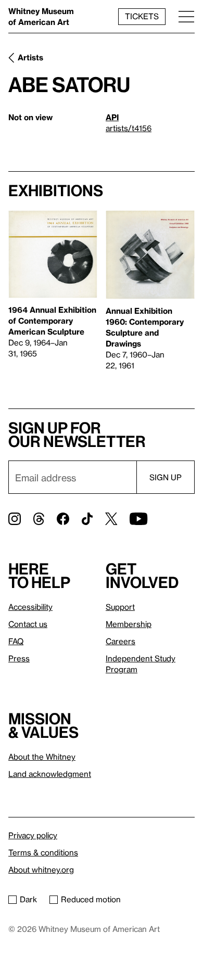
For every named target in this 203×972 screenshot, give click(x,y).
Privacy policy (32, 835)
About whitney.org (41, 869)
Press (19, 658)
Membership (128, 624)
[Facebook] (62, 518)
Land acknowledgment (49, 773)
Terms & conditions (43, 852)
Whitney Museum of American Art (41, 16)
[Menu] (186, 16)
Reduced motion (91, 899)
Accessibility (30, 606)
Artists (30, 57)
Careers (120, 641)
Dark (28, 899)
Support (120, 606)
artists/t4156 (128, 128)
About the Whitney (41, 756)
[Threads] (38, 518)
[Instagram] (14, 518)
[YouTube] (138, 518)
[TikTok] (87, 518)
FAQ (15, 641)
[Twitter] (111, 518)
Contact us (27, 624)
